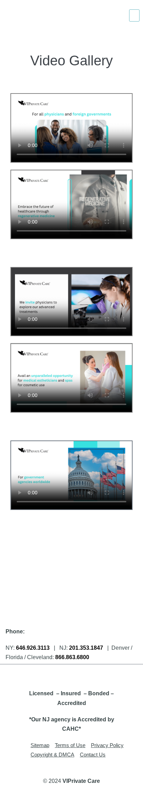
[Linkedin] (79, 675)
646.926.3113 (33, 648)
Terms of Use (70, 745)
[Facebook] (48, 675)
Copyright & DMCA (52, 755)
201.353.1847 (86, 648)
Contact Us (93, 755)
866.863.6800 (72, 657)
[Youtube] (95, 675)
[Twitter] (64, 675)
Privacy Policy (107, 745)
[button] (134, 15)
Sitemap (40, 745)
